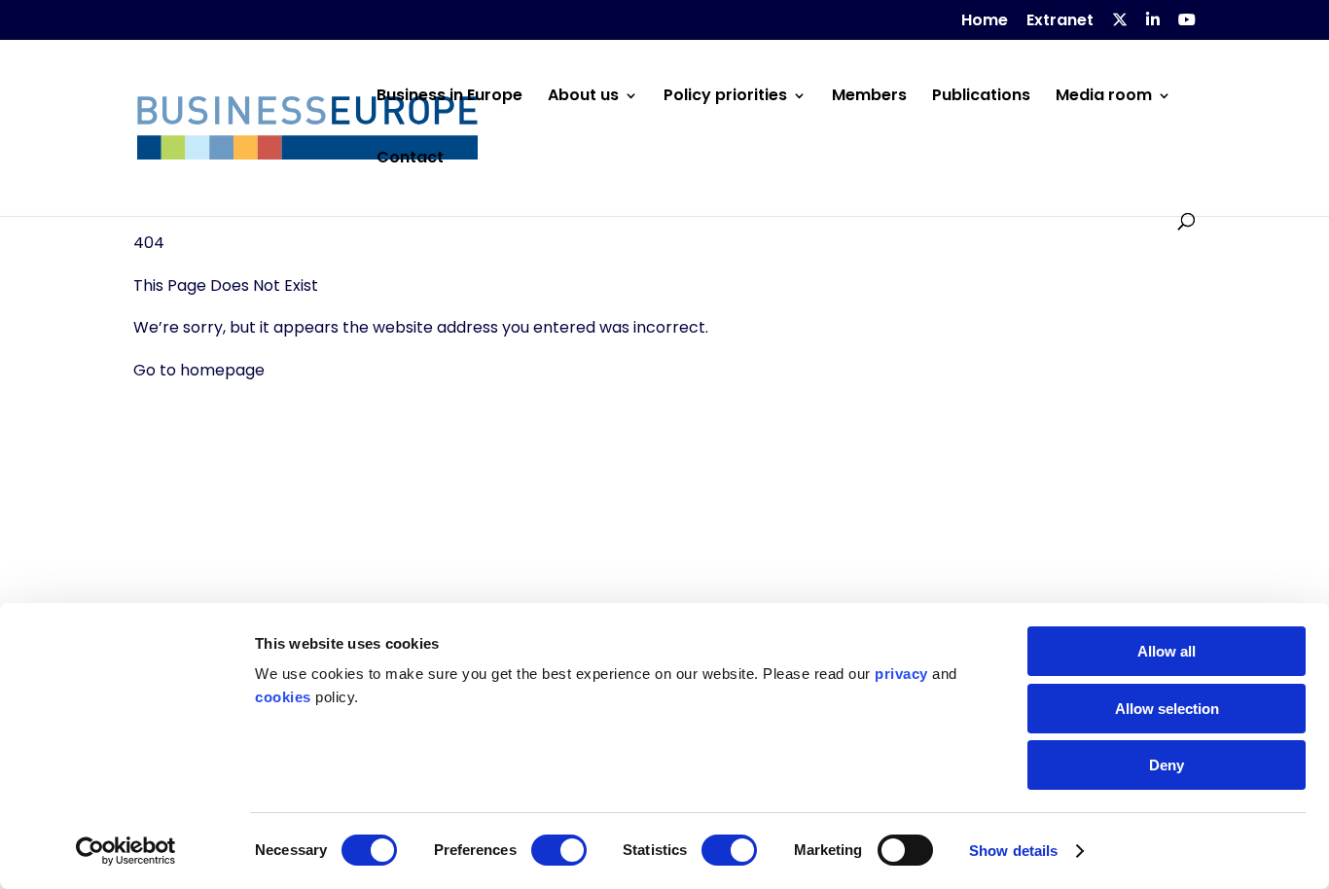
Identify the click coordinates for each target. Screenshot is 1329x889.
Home (984, 22)
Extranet (1060, 22)
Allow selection (1167, 708)
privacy (901, 673)
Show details (1013, 850)
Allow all (1166, 651)
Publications (981, 97)
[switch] (559, 850)
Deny (1166, 765)
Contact (410, 159)
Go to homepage (199, 370)
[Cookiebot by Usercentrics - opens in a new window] (126, 851)
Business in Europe (449, 97)
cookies (283, 697)
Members (869, 97)
